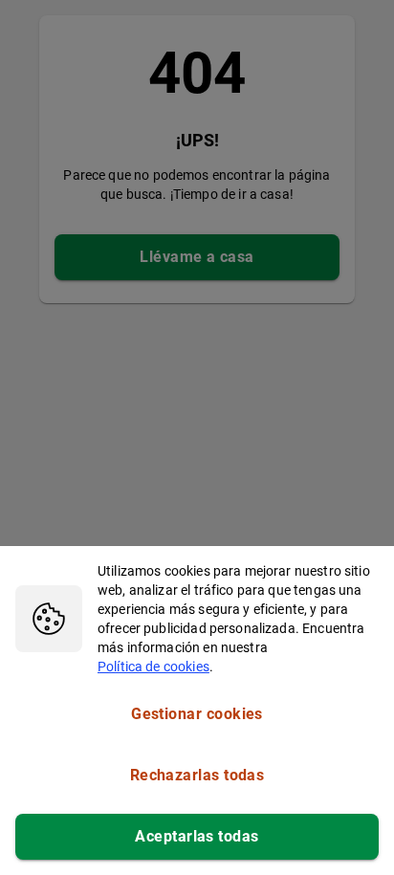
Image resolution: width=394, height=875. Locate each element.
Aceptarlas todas (196, 836)
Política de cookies (153, 666)
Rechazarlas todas (197, 775)
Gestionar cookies (197, 714)
